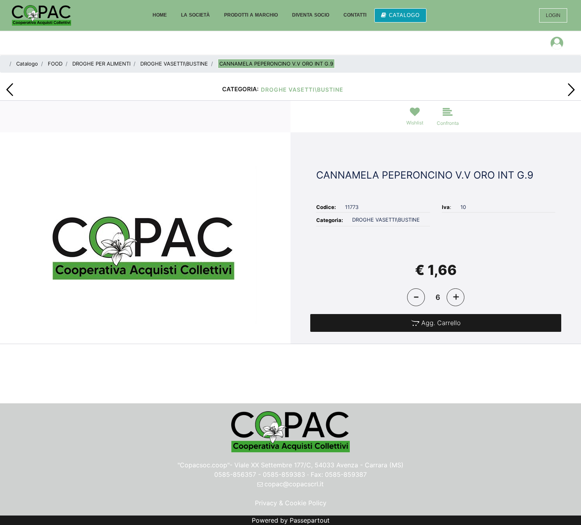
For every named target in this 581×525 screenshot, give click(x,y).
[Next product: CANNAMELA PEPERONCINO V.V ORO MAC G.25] (571, 89)
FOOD (55, 63)
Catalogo (27, 63)
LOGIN (553, 15)
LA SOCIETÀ (195, 15)
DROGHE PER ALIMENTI (101, 63)
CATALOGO (404, 15)
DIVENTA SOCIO (310, 15)
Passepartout (310, 520)
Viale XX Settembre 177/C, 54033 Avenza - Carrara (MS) (319, 465)
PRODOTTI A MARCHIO (251, 15)
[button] (145, 244)
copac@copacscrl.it (294, 484)
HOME (160, 15)
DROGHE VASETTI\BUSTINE (174, 63)
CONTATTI (354, 15)
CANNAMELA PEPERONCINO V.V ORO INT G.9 (276, 63)
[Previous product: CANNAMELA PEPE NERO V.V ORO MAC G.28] (9, 89)
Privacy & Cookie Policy (290, 503)
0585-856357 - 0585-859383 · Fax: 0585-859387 (290, 474)
